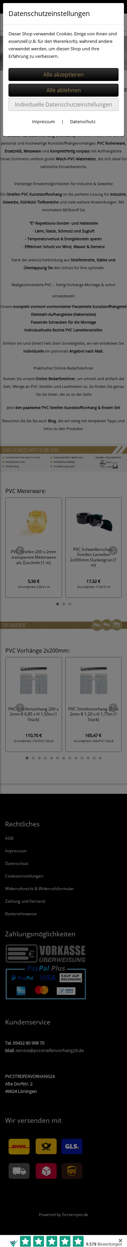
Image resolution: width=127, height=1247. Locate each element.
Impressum (43, 121)
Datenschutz (83, 121)
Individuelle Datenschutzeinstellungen (63, 104)
